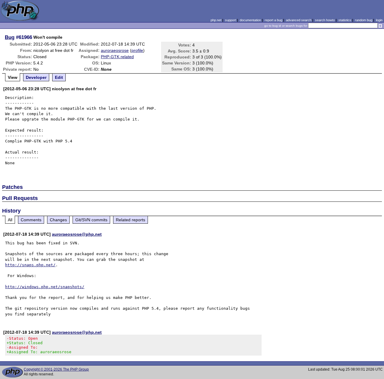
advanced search (298, 20)
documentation (250, 20)
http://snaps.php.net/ (30, 265)
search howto (325, 20)
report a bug (273, 20)
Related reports (130, 219)
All (10, 219)
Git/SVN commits (91, 219)
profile (137, 50)
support (230, 20)
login (379, 20)
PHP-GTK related (117, 56)
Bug (9, 37)
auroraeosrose (115, 50)
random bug (363, 20)
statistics (344, 20)
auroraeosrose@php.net (77, 234)
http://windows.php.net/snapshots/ (44, 287)
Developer (36, 77)
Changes (58, 219)
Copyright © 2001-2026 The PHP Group (56, 369)
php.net (216, 20)
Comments (31, 219)
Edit (59, 77)
